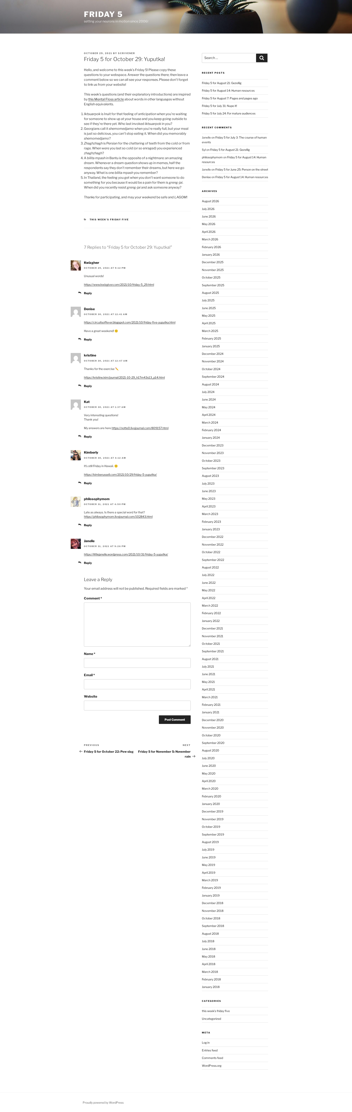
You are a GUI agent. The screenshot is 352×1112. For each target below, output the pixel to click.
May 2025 (208, 315)
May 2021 (208, 682)
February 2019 (211, 887)
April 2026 (209, 231)
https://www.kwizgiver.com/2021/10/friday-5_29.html (119, 284)
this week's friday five (109, 219)
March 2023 (210, 514)
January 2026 (211, 254)
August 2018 (210, 933)
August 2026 (210, 201)
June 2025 (209, 308)
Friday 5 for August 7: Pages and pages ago (230, 98)
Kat (87, 402)
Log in (206, 1042)
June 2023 (209, 491)
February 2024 (211, 430)
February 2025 (211, 338)
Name (89, 654)
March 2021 (210, 697)
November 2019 (212, 819)
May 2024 (208, 407)
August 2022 (210, 567)
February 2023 (211, 521)
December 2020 (213, 720)
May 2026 (208, 224)
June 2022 (209, 582)
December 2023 (212, 445)
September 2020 (213, 743)
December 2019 (212, 811)
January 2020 (211, 804)
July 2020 (208, 758)
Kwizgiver (91, 263)
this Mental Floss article (106, 99)
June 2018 (209, 949)
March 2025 (210, 331)
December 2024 (212, 353)
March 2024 (210, 422)
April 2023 (209, 506)
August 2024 (210, 384)
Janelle (89, 541)
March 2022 (210, 605)
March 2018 (210, 971)
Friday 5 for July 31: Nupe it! (219, 106)
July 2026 (208, 209)
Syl (204, 149)
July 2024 (208, 392)
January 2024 (211, 437)
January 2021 (210, 712)
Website (90, 696)
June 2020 (209, 765)
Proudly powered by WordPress (103, 1102)
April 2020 (209, 781)
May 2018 (208, 956)
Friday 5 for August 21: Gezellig (221, 83)
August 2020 (210, 750)
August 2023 (210, 475)
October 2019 (211, 826)
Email (89, 675)
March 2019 (210, 880)
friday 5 (103, 14)
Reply (88, 293)
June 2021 (208, 674)
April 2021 (208, 689)
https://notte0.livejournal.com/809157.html (140, 428)
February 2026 (211, 247)
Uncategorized (211, 1018)
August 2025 (210, 292)
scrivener (126, 53)
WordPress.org (211, 1065)
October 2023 (211, 460)
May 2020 (209, 773)
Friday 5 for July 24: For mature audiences (228, 113)
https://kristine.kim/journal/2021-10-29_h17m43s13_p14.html (124, 377)
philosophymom (97, 499)
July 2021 (208, 666)
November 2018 (212, 910)
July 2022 (208, 575)
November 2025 (213, 270)
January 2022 (211, 621)
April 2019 (208, 872)
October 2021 (211, 643)
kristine (90, 355)
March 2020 (210, 788)
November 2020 (213, 727)
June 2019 (209, 857)
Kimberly (91, 452)
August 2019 (210, 842)
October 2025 (211, 277)
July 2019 (208, 849)
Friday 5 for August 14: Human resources (228, 90)
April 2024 (209, 414)
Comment (93, 598)
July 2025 (208, 300)
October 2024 (211, 369)
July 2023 (208, 483)
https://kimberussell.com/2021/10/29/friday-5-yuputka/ (120, 474)
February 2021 (211, 704)
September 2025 (213, 285)
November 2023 (213, 453)
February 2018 (211, 979)
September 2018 (213, 926)
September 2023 (213, 468)
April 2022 (208, 598)
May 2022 (208, 590)
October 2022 (211, 552)
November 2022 (212, 544)
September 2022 (213, 560)
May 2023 (208, 498)
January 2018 (211, 987)
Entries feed (210, 1050)
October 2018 (211, 918)
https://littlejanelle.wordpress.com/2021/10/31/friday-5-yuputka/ (126, 554)
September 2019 (213, 834)
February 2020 (211, 796)
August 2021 (210, 659)
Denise (89, 309)
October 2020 (211, 735)
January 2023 (211, 529)
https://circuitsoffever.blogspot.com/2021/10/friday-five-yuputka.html (129, 322)
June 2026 (209, 216)
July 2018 (208, 941)
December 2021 (212, 628)
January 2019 (211, 895)
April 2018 (208, 964)
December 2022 (212, 536)
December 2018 (212, 903)
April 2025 (209, 323)
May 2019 (208, 865)
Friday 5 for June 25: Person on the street (241, 169)
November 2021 (212, 636)
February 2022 (211, 613)
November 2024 (213, 361)
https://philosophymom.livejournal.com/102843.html (118, 516)
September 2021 (213, 651)
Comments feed (212, 1058)
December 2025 (212, 262)
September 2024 (213, 376)
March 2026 (210, 239)
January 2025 (211, 346)
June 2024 (209, 399)
